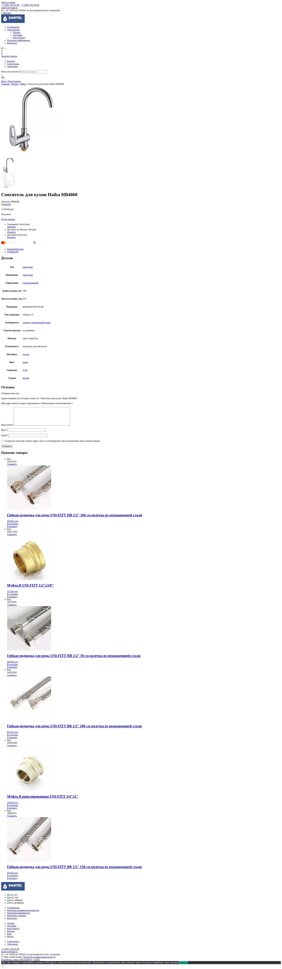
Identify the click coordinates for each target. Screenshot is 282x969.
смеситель (28, 267)
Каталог (11, 61)
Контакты (12, 43)
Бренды (11, 931)
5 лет (25, 370)
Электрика (12, 66)
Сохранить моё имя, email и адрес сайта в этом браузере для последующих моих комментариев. (52, 441)
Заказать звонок (9, 56)
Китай (26, 378)
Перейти (11, 227)
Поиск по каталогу (10, 71)
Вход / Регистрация (11, 81)
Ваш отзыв (7, 425)
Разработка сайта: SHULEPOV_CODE (20, 959)
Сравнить (6, 204)
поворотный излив (40, 322)
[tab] (144, 249)
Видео (10, 936)
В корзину (12, 526)
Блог (9, 934)
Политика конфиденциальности (23, 910)
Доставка (17, 35)
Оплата (16, 32)
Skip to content (8, 2)
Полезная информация (18, 40)
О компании (13, 27)
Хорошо (183, 963)
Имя (4, 430)
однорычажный (30, 283)
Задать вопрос (8, 219)
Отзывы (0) (12, 251)
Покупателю (13, 29)
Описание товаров (16, 915)
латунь (26, 354)
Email (4, 435)
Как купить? (19, 37)
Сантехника (13, 64)
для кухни (28, 275)
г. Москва (6, 13)
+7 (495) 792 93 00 (10, 5)
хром (25, 362)
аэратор (26, 322)
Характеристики (15, 249)
